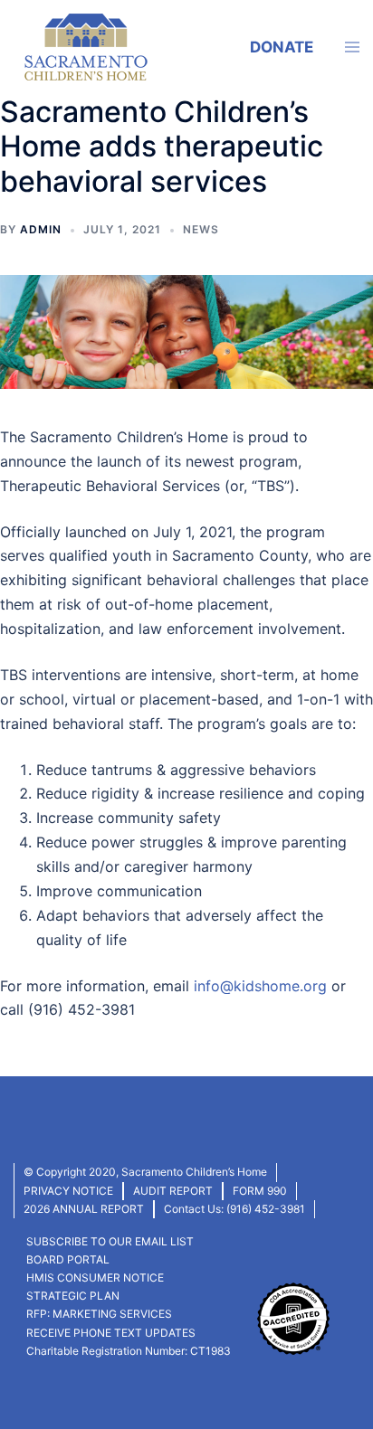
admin (41, 229)
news (201, 229)
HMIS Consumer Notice (95, 1277)
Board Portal (68, 1259)
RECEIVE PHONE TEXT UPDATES (111, 1332)
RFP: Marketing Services (99, 1313)
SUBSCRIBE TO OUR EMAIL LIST (110, 1241)
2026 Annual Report (84, 1209)
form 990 (260, 1190)
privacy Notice (68, 1190)
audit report (173, 1190)
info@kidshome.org (260, 986)
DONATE (281, 47)
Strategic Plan (73, 1295)
